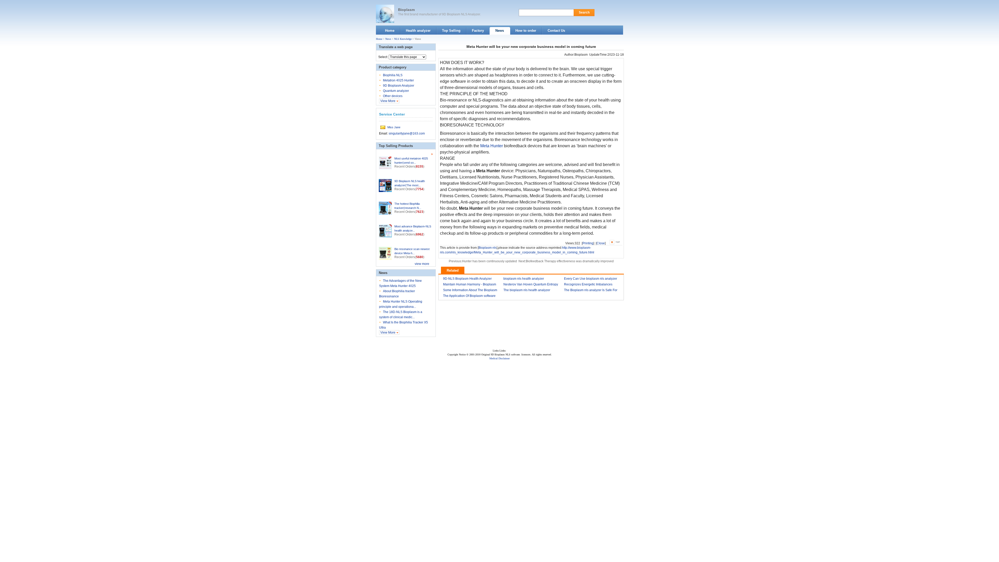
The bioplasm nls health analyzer (526, 290)
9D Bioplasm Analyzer (398, 85)
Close (601, 243)
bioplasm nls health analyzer (523, 278)
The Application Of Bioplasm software (469, 296)
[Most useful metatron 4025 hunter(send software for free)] (385, 162)
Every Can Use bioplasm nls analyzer (590, 278)
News (388, 38)
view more (422, 264)
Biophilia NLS (392, 75)
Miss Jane (393, 127)
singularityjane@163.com (407, 133)
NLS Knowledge (403, 38)
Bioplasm (406, 10)
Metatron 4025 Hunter (398, 80)
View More (387, 101)
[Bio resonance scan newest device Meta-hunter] (385, 253)
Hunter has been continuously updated (489, 261)
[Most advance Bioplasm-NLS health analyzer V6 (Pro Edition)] (385, 230)
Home (379, 38)
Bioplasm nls (487, 248)
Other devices (392, 96)
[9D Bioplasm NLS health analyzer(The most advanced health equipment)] (385, 185)
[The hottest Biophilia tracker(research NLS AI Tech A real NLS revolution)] (385, 208)
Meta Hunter (491, 146)
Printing (587, 243)
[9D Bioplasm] (385, 14)
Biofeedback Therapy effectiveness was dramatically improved (570, 261)
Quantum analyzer (396, 91)
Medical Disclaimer (499, 358)
